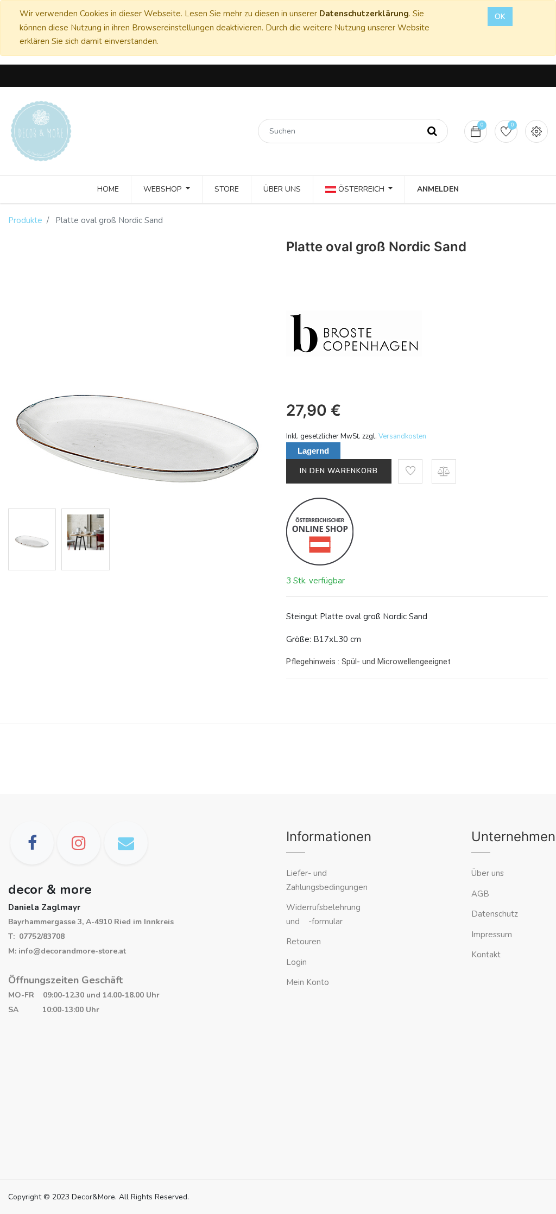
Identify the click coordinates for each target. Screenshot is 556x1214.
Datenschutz (494, 913)
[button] (410, 471)
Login (296, 962)
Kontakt (487, 954)
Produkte (25, 220)
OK (500, 16)
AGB (480, 893)
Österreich (361, 189)
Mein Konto (307, 982)
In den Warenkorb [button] (339, 471)
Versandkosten (402, 436)
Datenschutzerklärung (364, 13)
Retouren (303, 941)
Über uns (487, 873)
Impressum (492, 934)
